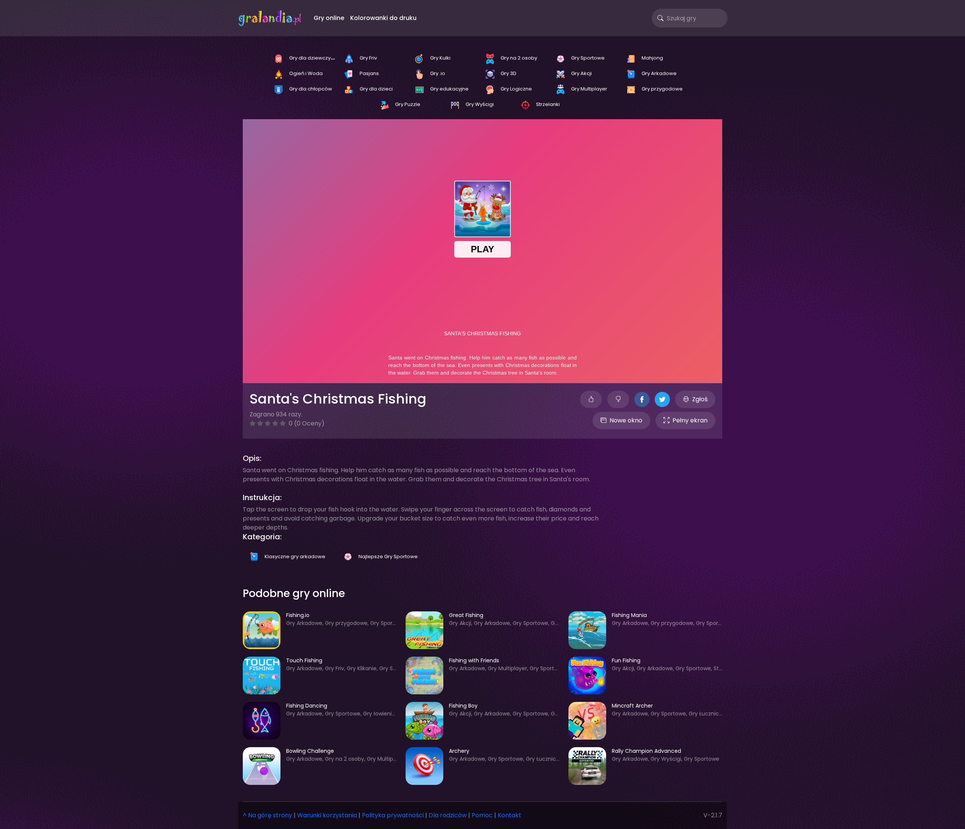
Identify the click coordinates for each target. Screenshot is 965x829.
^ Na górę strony (267, 815)
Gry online (329, 18)
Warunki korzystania (327, 815)
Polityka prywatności (393, 815)
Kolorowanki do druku (383, 18)
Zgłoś (700, 399)
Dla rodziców (448, 815)
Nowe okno (626, 420)
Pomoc (482, 815)
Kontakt (509, 815)
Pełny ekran (690, 420)
